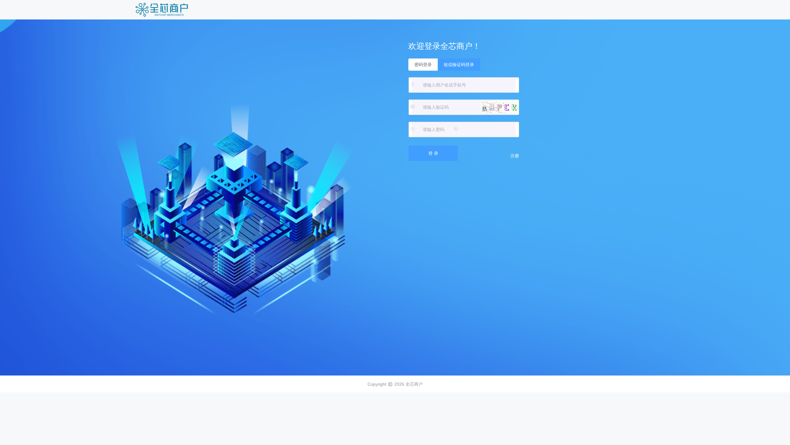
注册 (514, 155)
